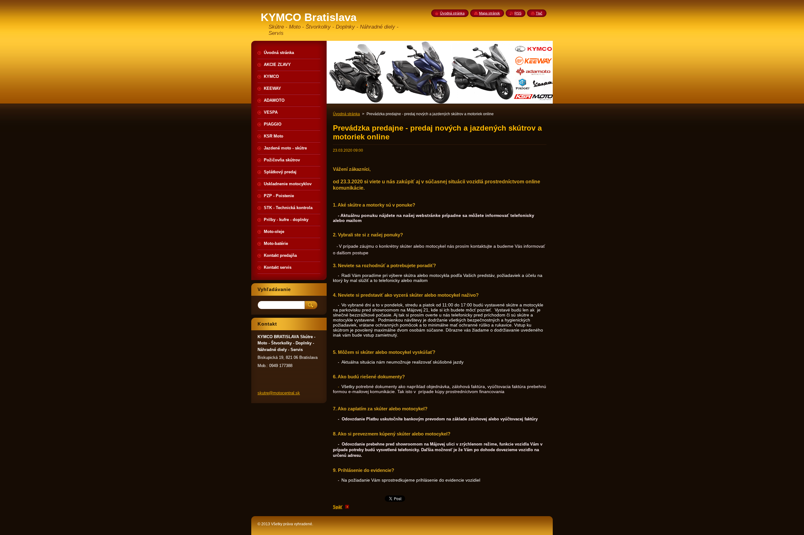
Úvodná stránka (346, 114)
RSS (517, 13)
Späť (337, 507)
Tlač (539, 13)
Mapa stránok (489, 13)
